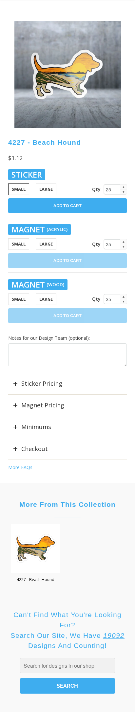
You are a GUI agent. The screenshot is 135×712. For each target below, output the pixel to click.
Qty (96, 189)
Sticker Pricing (41, 383)
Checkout (34, 449)
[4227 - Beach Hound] (68, 74)
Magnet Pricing (42, 405)
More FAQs (20, 467)
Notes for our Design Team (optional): (49, 338)
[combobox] (67, 665)
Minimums (36, 427)
